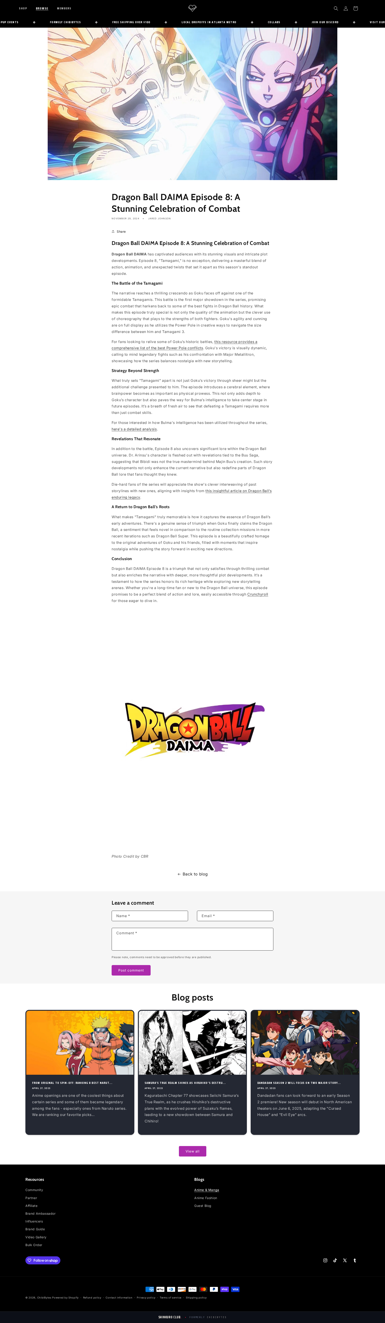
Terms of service (170, 1297)
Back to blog (195, 874)
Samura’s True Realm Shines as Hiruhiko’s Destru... (185, 1083)
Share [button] (121, 231)
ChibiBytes (44, 1297)
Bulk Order (33, 1245)
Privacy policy (146, 1297)
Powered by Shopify (65, 1297)
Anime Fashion (205, 1198)
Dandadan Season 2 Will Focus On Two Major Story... (299, 1083)
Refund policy (92, 1297)
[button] (26, 8)
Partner (31, 1198)
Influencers (34, 1221)
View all (193, 1151)
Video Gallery (36, 1237)
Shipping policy (196, 1297)
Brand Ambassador (40, 1213)
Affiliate (31, 1206)
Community (34, 1190)
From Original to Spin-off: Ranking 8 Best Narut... (72, 1083)
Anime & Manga (206, 1190)
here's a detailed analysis (134, 429)
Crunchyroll (257, 594)
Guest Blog (202, 1206)
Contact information (119, 1297)
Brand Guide (35, 1229)
